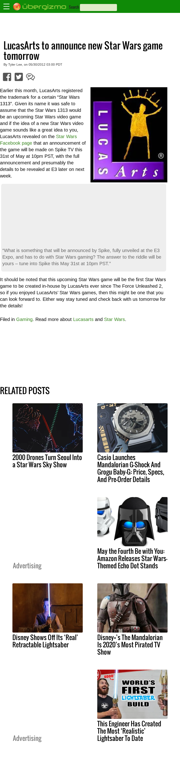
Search (74, 7)
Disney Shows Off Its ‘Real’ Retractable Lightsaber (45, 641)
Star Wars (114, 319)
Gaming (24, 319)
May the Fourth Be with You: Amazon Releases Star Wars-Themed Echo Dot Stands (132, 558)
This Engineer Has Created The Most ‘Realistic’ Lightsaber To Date (129, 731)
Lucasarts (83, 319)
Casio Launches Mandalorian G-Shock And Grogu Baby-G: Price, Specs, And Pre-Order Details (130, 468)
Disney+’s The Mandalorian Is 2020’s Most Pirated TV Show (130, 644)
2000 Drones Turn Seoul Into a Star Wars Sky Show (47, 461)
